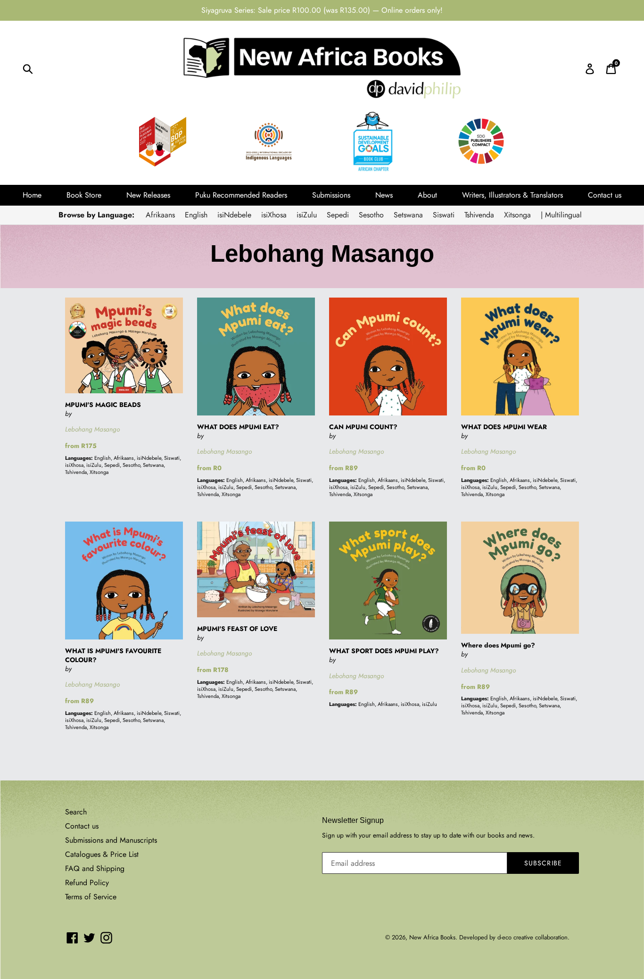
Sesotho (371, 214)
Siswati (443, 214)
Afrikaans (160, 214)
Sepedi (338, 214)
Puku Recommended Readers (241, 195)
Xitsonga (517, 214)
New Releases (148, 195)
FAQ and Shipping (94, 868)
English (196, 214)
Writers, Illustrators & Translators (512, 195)
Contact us (604, 195)
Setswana (408, 214)
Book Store (83, 195)
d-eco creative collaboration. (533, 937)
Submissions (331, 195)
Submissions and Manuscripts (111, 840)
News (384, 195)
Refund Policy (87, 882)
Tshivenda (479, 214)
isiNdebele (234, 214)
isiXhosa (274, 214)
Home (32, 195)
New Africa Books (432, 937)
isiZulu (307, 214)
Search (76, 811)
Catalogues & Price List (102, 854)
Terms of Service (90, 896)
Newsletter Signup (353, 820)
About (427, 195)
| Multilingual (561, 214)
